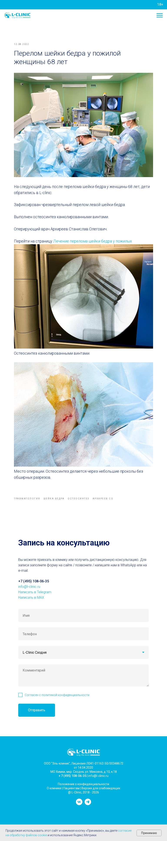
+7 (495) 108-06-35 (33, 581)
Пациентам (71, 788)
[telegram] (88, 804)
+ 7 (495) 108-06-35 (72, 776)
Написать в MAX (31, 597)
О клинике (54, 788)
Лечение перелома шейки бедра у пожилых (92, 241)
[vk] (79, 804)
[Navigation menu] (160, 15)
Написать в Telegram (34, 592)
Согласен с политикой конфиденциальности (57, 695)
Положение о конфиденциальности (83, 784)
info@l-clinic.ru (29, 587)
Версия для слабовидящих (101, 788)
